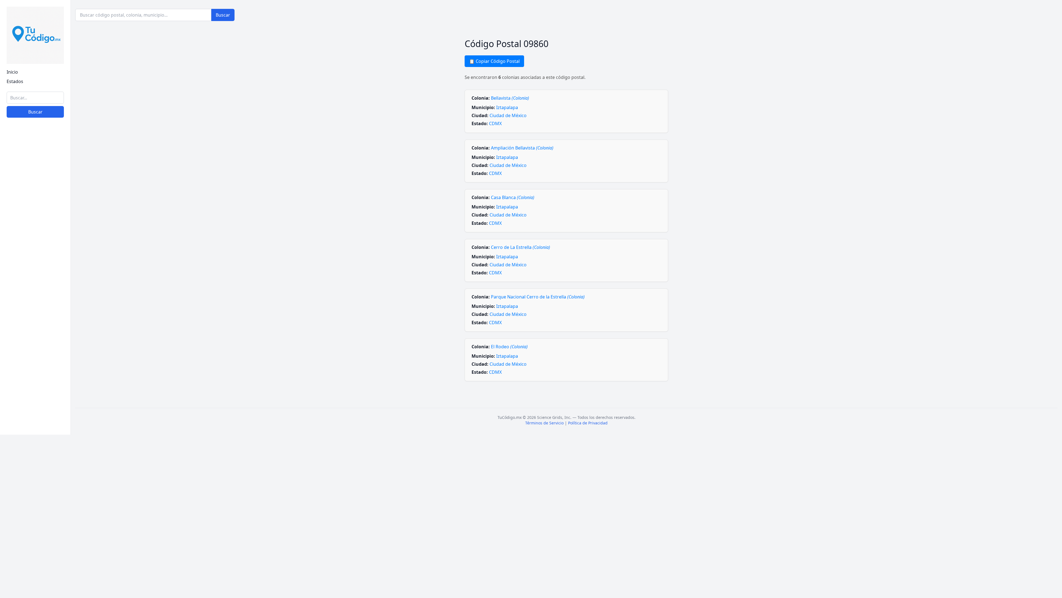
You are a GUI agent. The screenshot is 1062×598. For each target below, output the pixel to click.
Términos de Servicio (544, 423)
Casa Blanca (512, 197)
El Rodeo (509, 347)
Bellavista (510, 98)
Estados (15, 81)
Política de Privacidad (588, 423)
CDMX (495, 123)
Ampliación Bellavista (522, 148)
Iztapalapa (507, 107)
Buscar (35, 112)
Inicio (12, 72)
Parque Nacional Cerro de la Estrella (538, 297)
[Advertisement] (35, 345)
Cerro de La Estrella (520, 247)
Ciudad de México (508, 115)
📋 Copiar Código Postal (494, 61)
